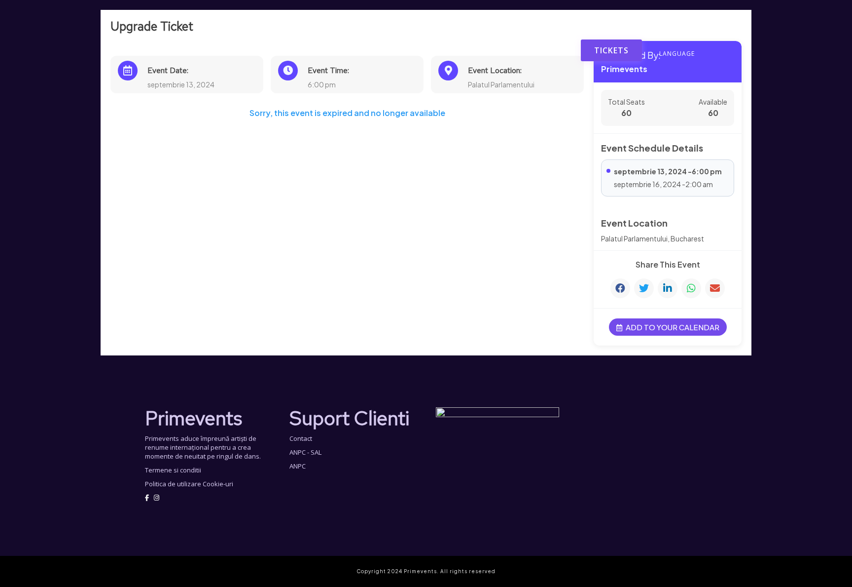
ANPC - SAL (305, 452)
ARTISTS (476, 50)
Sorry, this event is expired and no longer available (347, 113)
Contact (300, 438)
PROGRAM (518, 50)
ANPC (297, 466)
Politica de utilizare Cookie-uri (189, 483)
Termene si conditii (173, 470)
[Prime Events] (422, 22)
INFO (442, 50)
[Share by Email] (715, 288)
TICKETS (611, 50)
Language (677, 53)
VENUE (558, 50)
